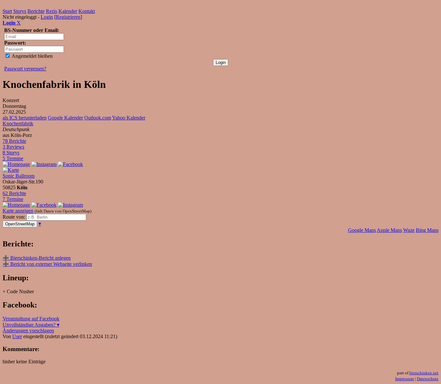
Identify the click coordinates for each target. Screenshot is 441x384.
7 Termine (13, 199)
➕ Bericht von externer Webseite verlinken (47, 264)
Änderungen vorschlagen (28, 330)
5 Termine (13, 158)
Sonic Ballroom (19, 176)
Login (47, 17)
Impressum (404, 378)
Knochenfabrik (18, 123)
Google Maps (362, 230)
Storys (19, 11)
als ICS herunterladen (24, 117)
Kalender (67, 11)
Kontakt (86, 11)
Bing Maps (427, 230)
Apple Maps (389, 230)
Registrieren (68, 17)
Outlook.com (97, 117)
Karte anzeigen (18, 210)
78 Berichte (14, 141)
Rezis (51, 11)
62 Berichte (14, 193)
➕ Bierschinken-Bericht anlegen (37, 258)
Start (7, 11)
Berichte (36, 11)
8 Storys (11, 152)
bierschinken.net (423, 372)
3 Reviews (13, 147)
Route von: (14, 217)
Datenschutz (427, 378)
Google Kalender (65, 117)
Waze (409, 230)
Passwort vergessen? (25, 68)
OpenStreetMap (20, 224)
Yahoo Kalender (128, 117)
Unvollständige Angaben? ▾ (31, 324)
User (17, 336)
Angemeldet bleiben (32, 56)
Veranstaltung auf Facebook (31, 318)
